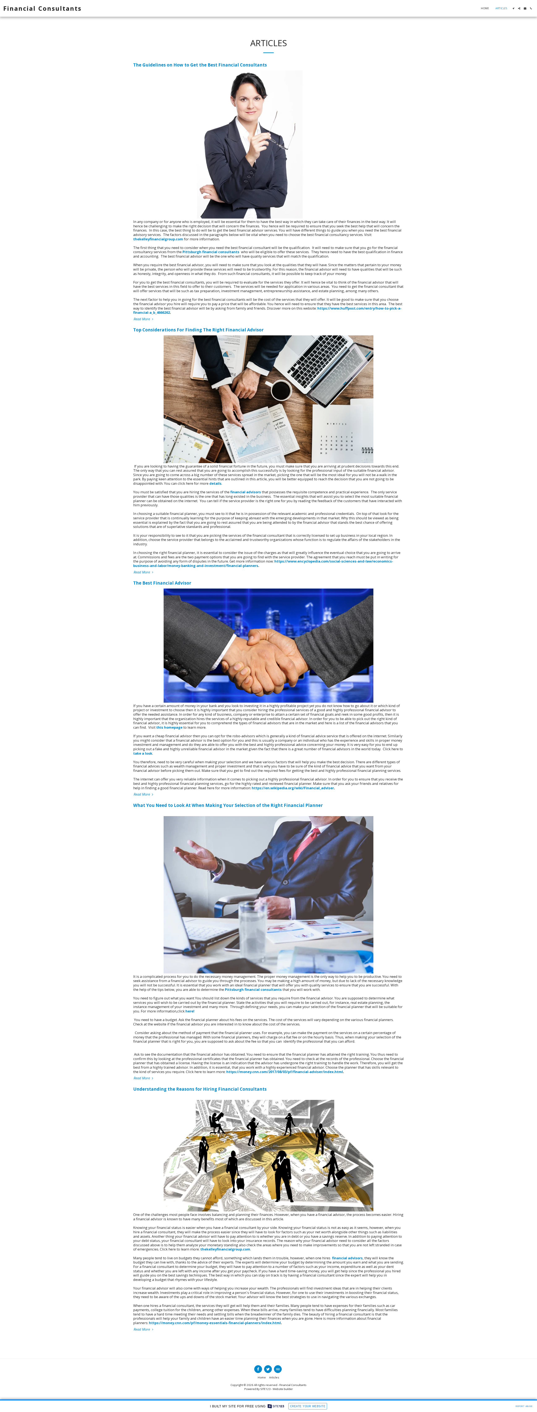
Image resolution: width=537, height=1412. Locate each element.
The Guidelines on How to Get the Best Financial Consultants (200, 65)
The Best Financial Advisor (162, 583)
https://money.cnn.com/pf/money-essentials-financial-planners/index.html (215, 1322)
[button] (513, 8)
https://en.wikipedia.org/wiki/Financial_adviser (293, 787)
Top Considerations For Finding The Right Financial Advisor (198, 330)
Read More (142, 319)
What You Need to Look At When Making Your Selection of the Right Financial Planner (228, 805)
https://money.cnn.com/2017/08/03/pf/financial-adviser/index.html (284, 1071)
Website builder (283, 1389)
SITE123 (265, 1389)
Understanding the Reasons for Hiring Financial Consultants (200, 1089)
